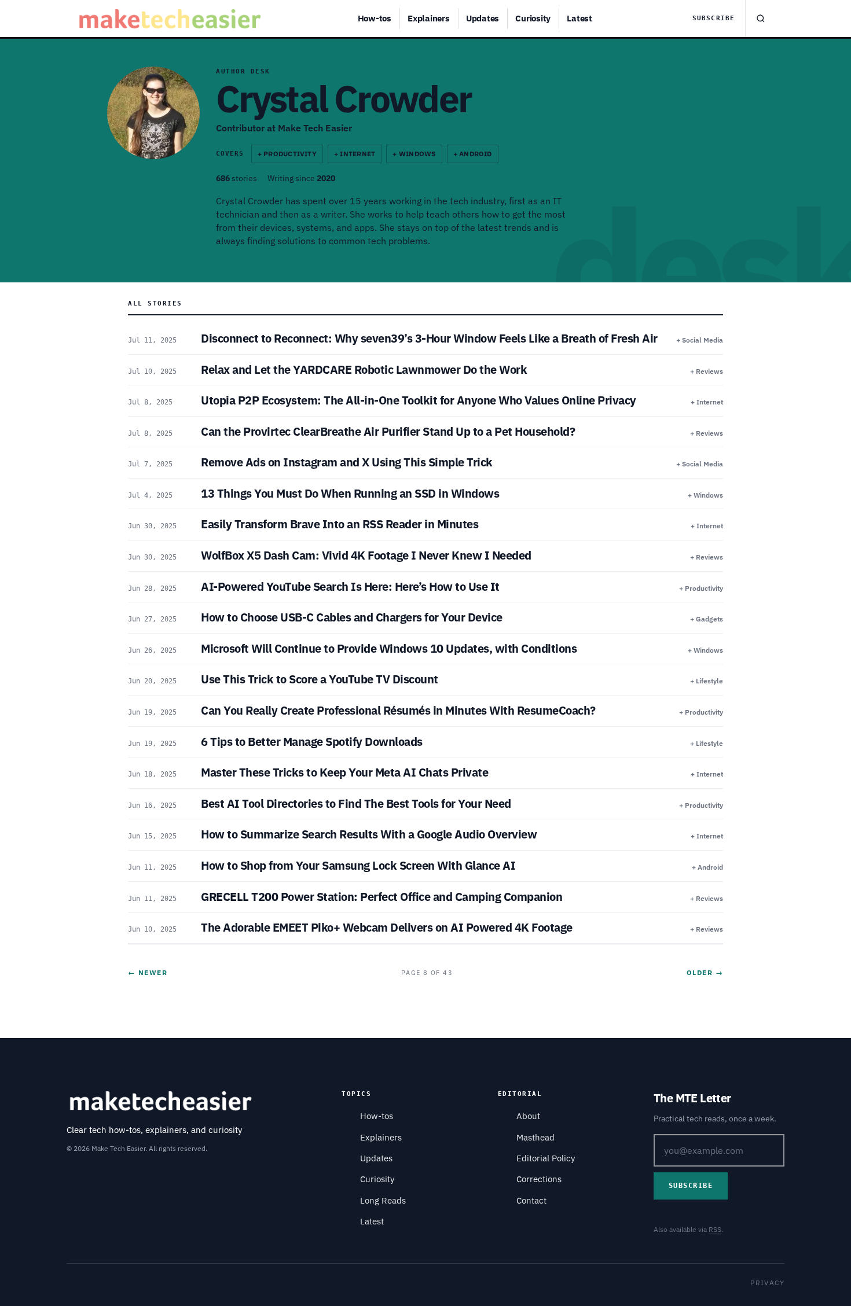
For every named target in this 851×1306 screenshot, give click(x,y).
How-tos (374, 18)
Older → (705, 972)
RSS (715, 1229)
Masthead (535, 1137)
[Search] (760, 18)
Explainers (429, 18)
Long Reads (383, 1200)
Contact (531, 1200)
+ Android (472, 153)
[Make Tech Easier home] (171, 18)
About (528, 1115)
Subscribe (713, 18)
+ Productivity (287, 153)
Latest (579, 18)
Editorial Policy (545, 1158)
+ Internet (354, 153)
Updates (482, 18)
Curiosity (533, 18)
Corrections (539, 1178)
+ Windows (414, 153)
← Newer (147, 972)
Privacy (767, 1282)
